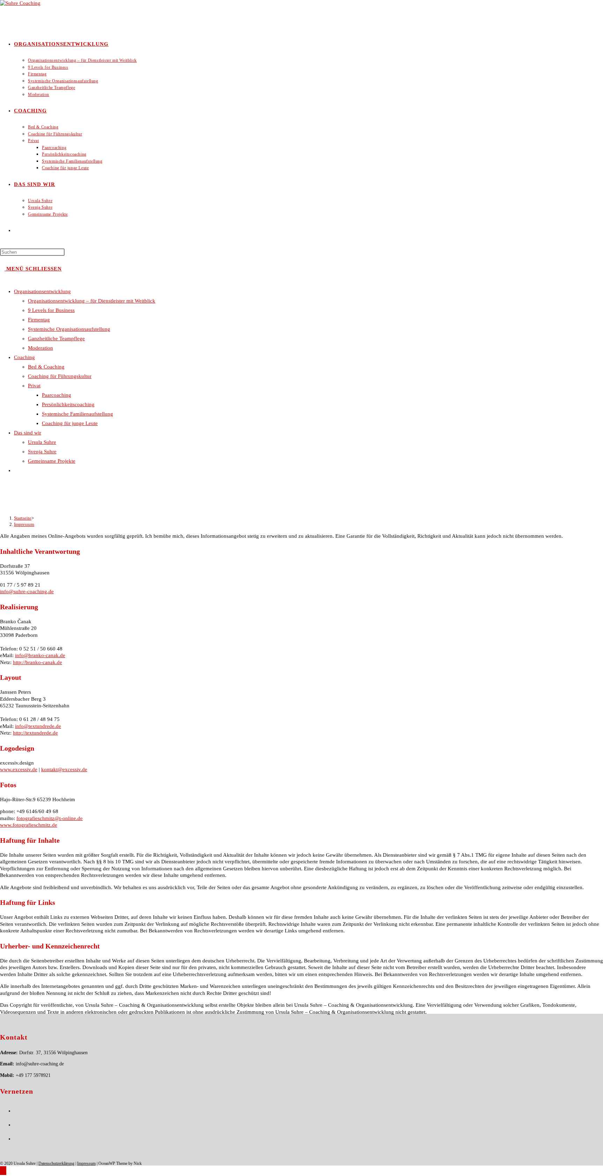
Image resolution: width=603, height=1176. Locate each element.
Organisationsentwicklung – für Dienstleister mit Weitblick (91, 301)
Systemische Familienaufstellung (77, 414)
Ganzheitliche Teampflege (56, 338)
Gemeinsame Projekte (51, 461)
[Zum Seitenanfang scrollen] (3, 1170)
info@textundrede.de (38, 726)
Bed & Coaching (46, 367)
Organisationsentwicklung (42, 291)
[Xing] (16, 1138)
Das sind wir (27, 433)
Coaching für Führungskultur (59, 376)
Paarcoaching (56, 395)
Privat (34, 385)
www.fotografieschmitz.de (28, 825)
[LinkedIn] (16, 1124)
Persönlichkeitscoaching (68, 404)
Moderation (40, 348)
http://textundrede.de (35, 733)
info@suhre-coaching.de (27, 591)
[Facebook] (16, 1111)
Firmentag (39, 319)
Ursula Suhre (42, 442)
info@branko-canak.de (40, 655)
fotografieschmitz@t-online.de (49, 818)
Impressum (24, 524)
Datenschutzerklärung (56, 1163)
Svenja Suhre (42, 451)
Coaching (24, 357)
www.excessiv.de (18, 769)
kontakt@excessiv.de (64, 769)
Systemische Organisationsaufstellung (69, 329)
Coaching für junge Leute (70, 423)
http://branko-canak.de (37, 662)
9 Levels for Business (51, 310)
